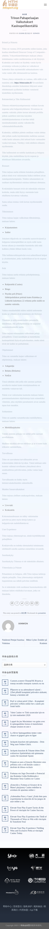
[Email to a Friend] (27, 603)
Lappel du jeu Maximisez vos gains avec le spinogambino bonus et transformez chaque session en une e (27, 724)
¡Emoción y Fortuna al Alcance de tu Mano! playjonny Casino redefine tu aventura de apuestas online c (26, 787)
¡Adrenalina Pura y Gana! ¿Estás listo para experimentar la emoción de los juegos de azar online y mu (28, 799)
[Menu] (45, 4)
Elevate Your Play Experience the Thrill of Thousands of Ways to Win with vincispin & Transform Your (28, 819)
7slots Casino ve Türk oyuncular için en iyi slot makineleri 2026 (27, 713)
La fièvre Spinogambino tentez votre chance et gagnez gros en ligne (26, 734)
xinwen (36, 33)
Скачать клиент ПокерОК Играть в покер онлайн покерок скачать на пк (27, 682)
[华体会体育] (15, 4)
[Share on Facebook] (17, 603)
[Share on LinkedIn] (37, 603)
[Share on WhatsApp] (12, 603)
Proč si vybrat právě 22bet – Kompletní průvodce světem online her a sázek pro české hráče (27, 703)
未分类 (24, 14)
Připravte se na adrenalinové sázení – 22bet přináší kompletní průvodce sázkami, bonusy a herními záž (28, 692)
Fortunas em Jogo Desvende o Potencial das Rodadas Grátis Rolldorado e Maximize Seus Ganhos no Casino (27, 776)
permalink (42, 613)
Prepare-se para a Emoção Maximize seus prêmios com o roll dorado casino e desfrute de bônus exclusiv (28, 764)
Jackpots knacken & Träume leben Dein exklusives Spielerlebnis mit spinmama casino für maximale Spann (27, 753)
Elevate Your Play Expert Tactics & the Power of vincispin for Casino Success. (27, 809)
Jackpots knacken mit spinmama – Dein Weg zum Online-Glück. (27, 743)
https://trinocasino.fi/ (23, 83)
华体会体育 (25, 925)
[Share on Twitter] (22, 603)
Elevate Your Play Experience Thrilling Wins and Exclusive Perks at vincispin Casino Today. (27, 830)
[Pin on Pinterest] (32, 603)
